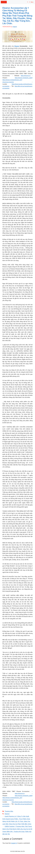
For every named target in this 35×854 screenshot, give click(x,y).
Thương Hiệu (9, 811)
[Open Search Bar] (28, 2)
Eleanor (16, 46)
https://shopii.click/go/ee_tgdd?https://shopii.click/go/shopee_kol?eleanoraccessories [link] (17, 80)
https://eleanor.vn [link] (26, 75)
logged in (14, 843)
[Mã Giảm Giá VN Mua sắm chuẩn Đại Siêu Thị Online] (4, 2)
